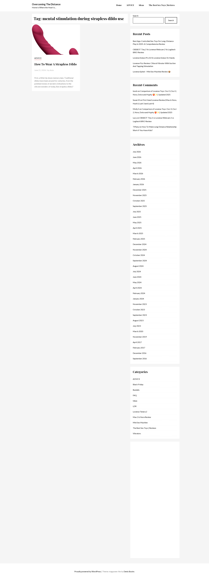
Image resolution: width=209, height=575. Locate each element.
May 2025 (137, 222)
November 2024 (140, 249)
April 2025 (137, 228)
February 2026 (139, 179)
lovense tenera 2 (140, 411)
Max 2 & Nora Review (142, 417)
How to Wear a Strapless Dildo (55, 64)
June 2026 (137, 157)
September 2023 (140, 315)
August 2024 (138, 266)
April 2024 (137, 288)
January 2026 (138, 184)
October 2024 (139, 255)
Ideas (135, 401)
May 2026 (137, 162)
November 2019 (140, 337)
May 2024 (137, 282)
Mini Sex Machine (140, 422)
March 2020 (138, 331)
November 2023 (140, 304)
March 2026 (138, 173)
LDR (134, 406)
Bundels (136, 390)
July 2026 (137, 151)
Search (135, 16)
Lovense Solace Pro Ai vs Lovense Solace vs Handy (154, 58)
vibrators (137, 433)
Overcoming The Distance (46, 4)
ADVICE (37, 58)
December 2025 (139, 190)
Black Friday (138, 384)
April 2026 (137, 168)
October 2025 (139, 200)
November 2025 (140, 195)
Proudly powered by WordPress (87, 571)
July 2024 (137, 271)
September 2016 (140, 358)
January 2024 (138, 298)
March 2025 (138, 233)
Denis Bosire (129, 571)
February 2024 (139, 293)
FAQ (135, 395)
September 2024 (140, 260)
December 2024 (139, 244)
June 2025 (137, 217)
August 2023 (138, 320)
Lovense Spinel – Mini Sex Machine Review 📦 (152, 71)
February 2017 (139, 347)
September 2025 (140, 206)
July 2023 (137, 326)
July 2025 (137, 211)
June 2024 (137, 277)
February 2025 (139, 239)
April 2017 (137, 342)
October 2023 (139, 309)
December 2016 (139, 353)
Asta (52, 70)
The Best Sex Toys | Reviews (144, 428)
